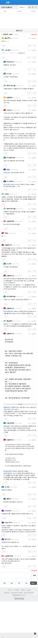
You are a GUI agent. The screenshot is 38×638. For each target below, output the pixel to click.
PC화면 (16, 590)
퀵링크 (23, 590)
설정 (28, 590)
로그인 (10, 590)
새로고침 (34, 34)
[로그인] (31, 2)
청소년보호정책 (29, 592)
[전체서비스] (35, 2)
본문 (11, 583)
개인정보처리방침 (17, 592)
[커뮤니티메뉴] (2, 2)
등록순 (11, 34)
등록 (34, 575)
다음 (26, 583)
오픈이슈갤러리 (6, 7)
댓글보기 (33, 583)
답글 (4, 45)
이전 (19, 583)
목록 (4, 583)
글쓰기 (36, 7)
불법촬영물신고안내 (19, 595)
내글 (4, 11)
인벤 (7, 2)
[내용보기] (21, 53)
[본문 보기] (19, 30)
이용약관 (6, 592)
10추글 (33, 11)
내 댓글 (19, 11)
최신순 (16, 34)
